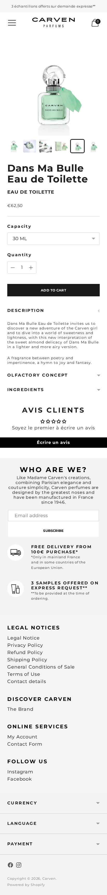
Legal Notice (23, 638)
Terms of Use (23, 674)
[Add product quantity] (31, 267)
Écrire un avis (53, 442)
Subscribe (53, 531)
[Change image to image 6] (93, 146)
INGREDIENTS (25, 389)
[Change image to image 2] (29, 146)
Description (25, 310)
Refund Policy (25, 652)
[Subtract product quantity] (13, 267)
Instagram (20, 772)
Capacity (19, 226)
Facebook (19, 779)
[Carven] (53, 23)
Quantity (19, 254)
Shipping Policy (27, 660)
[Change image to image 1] (13, 146)
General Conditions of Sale (41, 667)
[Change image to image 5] (77, 146)
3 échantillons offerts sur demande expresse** (53, 6)
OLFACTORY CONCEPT (37, 375)
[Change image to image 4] (61, 146)
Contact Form (24, 744)
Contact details (26, 681)
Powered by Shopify (26, 885)
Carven (49, 878)
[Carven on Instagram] (19, 866)
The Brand (20, 709)
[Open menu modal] (12, 23)
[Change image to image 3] (45, 146)
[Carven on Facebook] (10, 866)
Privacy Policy (25, 645)
